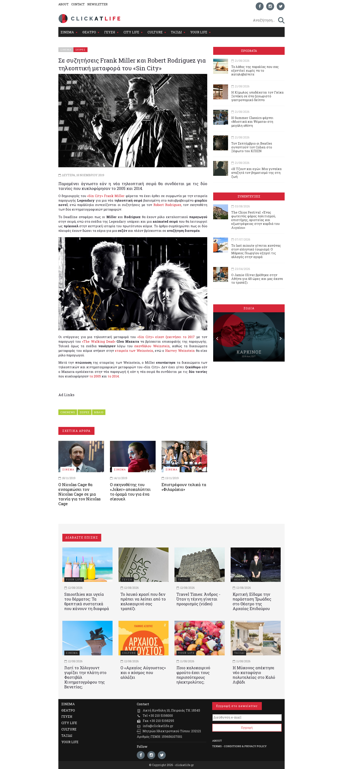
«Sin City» (95, 196)
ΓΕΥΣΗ (109, 32)
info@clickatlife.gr (158, 726)
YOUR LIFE (198, 32)
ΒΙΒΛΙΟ (98, 412)
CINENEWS (67, 412)
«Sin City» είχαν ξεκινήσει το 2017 (166, 337)
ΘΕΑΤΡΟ (89, 32)
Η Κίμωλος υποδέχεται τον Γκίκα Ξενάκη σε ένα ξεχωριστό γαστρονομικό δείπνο (257, 96)
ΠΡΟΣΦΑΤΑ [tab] (249, 51)
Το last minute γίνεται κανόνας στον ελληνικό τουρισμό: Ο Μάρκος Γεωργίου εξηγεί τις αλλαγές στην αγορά (256, 251)
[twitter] (281, 6)
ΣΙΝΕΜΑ (67, 32)
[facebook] (260, 6)
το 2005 (95, 376)
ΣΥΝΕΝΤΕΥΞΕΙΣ (249, 196)
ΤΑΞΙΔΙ (176, 32)
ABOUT (63, 4)
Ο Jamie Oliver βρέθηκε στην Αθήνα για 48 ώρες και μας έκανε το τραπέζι (257, 278)
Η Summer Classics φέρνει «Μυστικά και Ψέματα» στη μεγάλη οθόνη (252, 121)
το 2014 (113, 376)
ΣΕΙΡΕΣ (85, 412)
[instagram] (270, 6)
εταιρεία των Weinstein (134, 350)
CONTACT (78, 4)
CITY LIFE (131, 32)
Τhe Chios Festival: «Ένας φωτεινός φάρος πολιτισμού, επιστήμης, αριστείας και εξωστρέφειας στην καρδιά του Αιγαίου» (255, 220)
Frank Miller (114, 196)
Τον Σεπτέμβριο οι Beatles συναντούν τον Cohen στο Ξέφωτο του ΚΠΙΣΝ (251, 147)
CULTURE (155, 32)
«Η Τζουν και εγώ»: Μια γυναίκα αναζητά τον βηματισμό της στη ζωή (256, 172)
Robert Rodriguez (167, 205)
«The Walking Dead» (98, 341)
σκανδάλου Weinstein (152, 346)
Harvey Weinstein (180, 350)
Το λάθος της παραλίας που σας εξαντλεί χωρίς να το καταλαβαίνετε (255, 70)
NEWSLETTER (97, 4)
